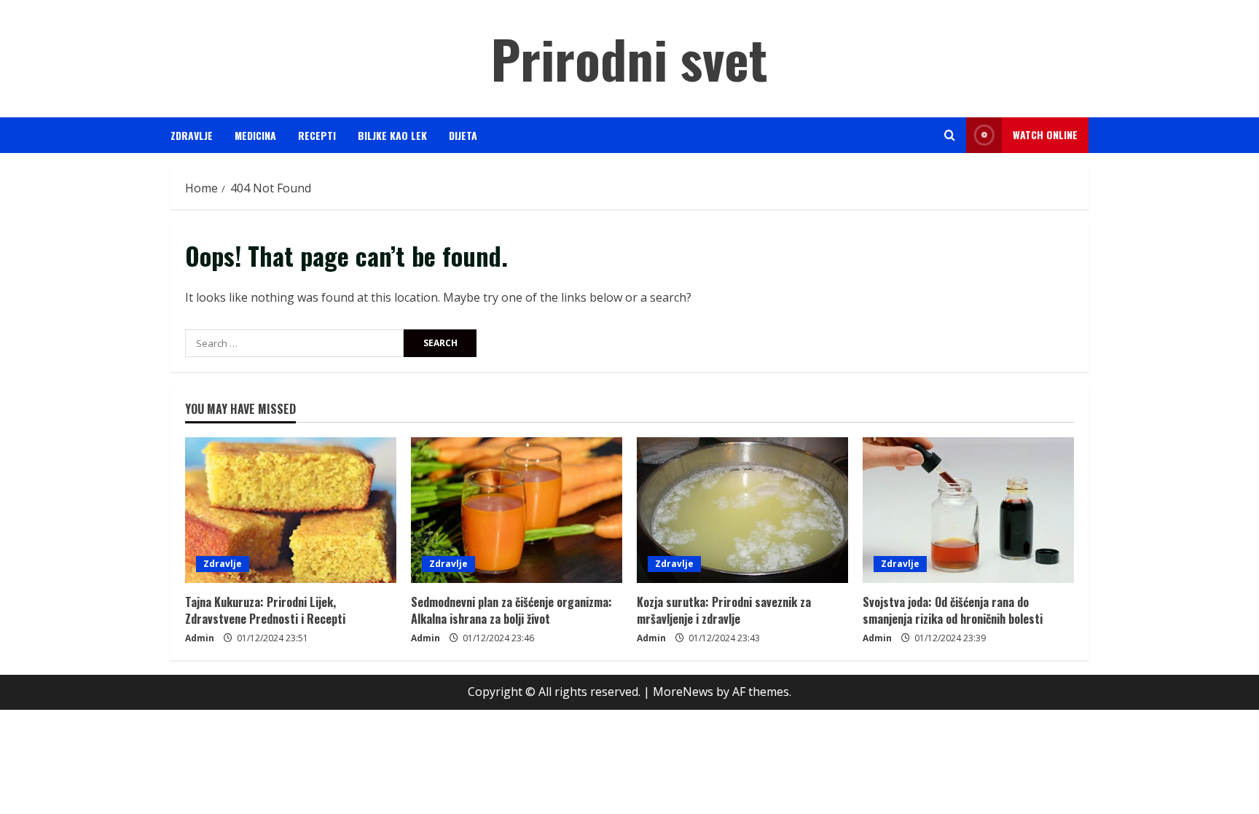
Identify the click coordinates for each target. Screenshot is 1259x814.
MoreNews (683, 692)
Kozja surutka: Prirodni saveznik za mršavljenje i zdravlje (724, 610)
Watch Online (1045, 134)
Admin (199, 638)
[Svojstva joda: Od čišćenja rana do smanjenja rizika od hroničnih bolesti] (968, 510)
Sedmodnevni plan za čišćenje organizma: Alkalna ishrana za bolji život (511, 610)
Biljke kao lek (392, 135)
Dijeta (463, 135)
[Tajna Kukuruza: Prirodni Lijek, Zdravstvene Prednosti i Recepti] (290, 510)
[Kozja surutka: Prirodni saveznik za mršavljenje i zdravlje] (742, 510)
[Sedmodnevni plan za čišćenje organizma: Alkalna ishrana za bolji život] (516, 510)
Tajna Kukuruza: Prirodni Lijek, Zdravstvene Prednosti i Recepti (265, 610)
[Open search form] (949, 135)
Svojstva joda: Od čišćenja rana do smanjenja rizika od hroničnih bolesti (953, 610)
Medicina (255, 135)
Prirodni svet (629, 58)
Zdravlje (191, 135)
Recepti (317, 135)
